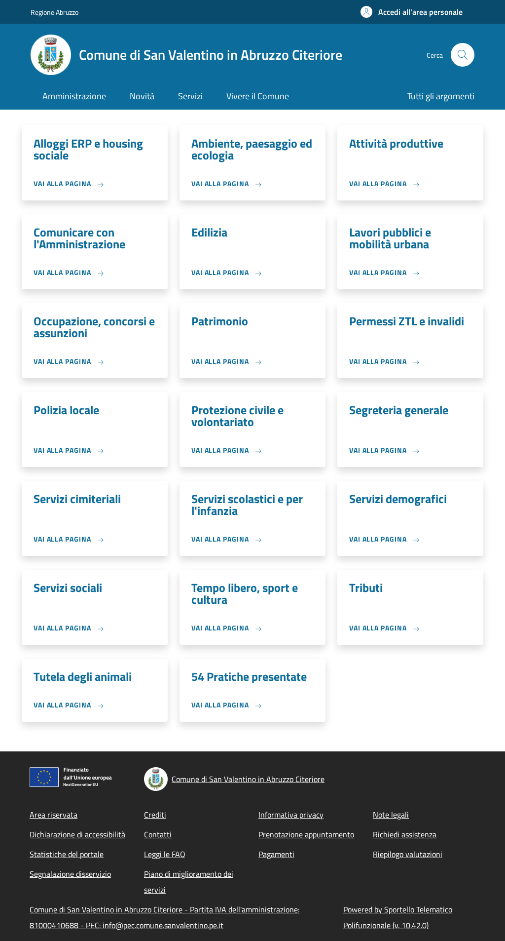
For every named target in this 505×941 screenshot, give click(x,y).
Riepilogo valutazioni (407, 854)
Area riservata (53, 815)
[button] (411, 12)
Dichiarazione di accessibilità (77, 834)
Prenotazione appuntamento (306, 834)
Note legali (391, 815)
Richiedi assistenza (404, 834)
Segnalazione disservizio (70, 874)
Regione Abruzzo (54, 12)
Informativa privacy (291, 815)
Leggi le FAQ (164, 854)
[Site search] (462, 55)
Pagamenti (276, 854)
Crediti (155, 815)
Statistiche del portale (67, 854)
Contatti (158, 834)
